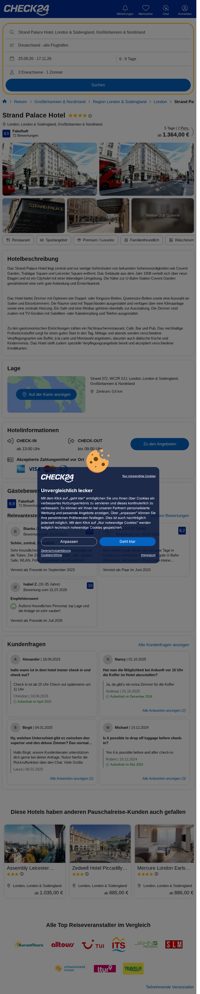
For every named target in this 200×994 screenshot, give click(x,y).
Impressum (148, 555)
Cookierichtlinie (51, 555)
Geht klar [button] (128, 541)
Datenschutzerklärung (56, 550)
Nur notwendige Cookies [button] (139, 476)
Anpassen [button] (69, 541)
